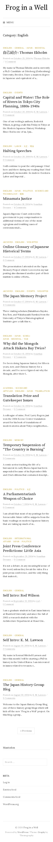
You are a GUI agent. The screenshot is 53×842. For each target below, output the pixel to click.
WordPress (22, 832)
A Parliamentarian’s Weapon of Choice (19, 496)
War (26, 339)
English (7, 48)
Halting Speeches (17, 151)
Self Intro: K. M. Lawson (23, 640)
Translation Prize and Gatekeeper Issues (21, 398)
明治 (32, 146)
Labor (18, 146)
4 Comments (20, 207)
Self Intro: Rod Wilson (21, 595)
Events (19, 92)
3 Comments (9, 458)
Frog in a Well (26, 7)
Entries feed (9, 789)
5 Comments (9, 698)
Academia (8, 388)
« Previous (26, 730)
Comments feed (11, 797)
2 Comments (9, 649)
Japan (29, 48)
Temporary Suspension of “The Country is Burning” (24, 447)
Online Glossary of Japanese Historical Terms (26, 249)
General (19, 48)
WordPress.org (11, 804)
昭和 (22, 194)
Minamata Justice (17, 198)
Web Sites (32, 242)
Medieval (40, 48)
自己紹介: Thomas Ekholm (25, 52)
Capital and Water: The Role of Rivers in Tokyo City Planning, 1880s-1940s (26, 101)
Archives (8, 242)
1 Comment (10, 61)
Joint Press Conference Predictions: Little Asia (22, 548)
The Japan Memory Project (25, 296)
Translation (42, 391)
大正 (26, 146)
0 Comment (8, 115)
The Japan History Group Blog (23, 687)
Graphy (41, 832)
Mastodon (9, 747)
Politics (28, 191)
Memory (19, 440)
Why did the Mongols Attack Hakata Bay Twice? (24, 345)
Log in (6, 782)
